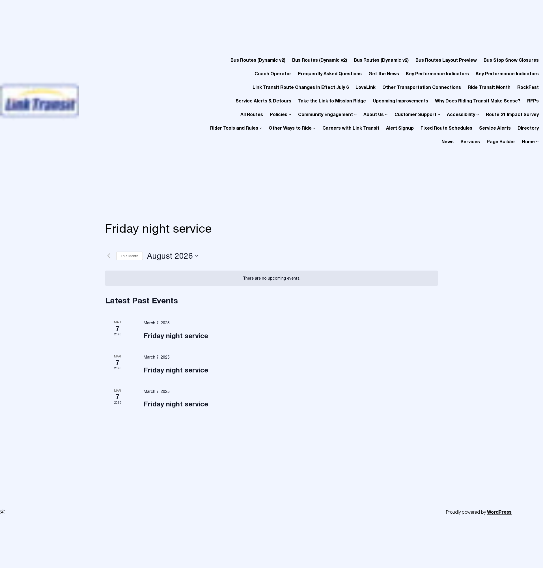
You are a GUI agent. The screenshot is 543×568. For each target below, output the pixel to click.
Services (470, 141)
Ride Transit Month (489, 87)
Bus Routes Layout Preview (446, 60)
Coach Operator (273, 73)
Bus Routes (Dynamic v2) (257, 60)
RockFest (528, 87)
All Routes (251, 114)
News (447, 141)
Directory (528, 127)
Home (528, 141)
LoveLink (365, 87)
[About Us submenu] (386, 114)
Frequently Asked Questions (330, 73)
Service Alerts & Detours (263, 100)
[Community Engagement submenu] (355, 114)
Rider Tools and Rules (234, 127)
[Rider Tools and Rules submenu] (260, 128)
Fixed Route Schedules (446, 127)
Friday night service (176, 336)
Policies (278, 114)
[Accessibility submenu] (477, 114)
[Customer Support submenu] (439, 114)
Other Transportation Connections (421, 87)
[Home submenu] (537, 141)
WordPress (499, 512)
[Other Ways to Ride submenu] (314, 128)
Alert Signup (400, 127)
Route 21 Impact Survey (512, 114)
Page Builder (501, 141)
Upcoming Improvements (400, 100)
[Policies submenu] (289, 114)
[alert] (271, 278)
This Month (129, 256)
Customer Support (415, 114)
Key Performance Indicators (437, 73)
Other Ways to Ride (290, 127)
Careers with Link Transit (350, 127)
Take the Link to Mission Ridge (332, 100)
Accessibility (461, 114)
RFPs (533, 100)
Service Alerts (495, 127)
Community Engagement (325, 114)
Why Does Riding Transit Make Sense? (477, 100)
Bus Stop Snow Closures (511, 60)
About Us (373, 114)
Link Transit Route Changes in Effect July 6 (301, 87)
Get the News (384, 73)
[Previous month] (108, 255)
